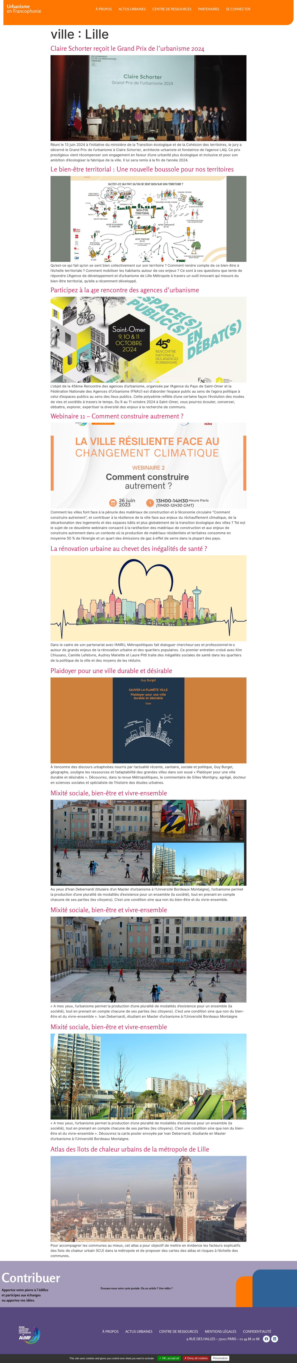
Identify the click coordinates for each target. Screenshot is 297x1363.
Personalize (220, 1358)
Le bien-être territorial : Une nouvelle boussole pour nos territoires (142, 169)
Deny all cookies (197, 1358)
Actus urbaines (132, 9)
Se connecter (238, 9)
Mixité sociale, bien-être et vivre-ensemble (109, 793)
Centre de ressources (171, 9)
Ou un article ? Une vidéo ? (157, 1288)
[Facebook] (266, 1339)
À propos (104, 9)
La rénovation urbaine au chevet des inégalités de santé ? (129, 548)
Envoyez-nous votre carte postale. (120, 1288)
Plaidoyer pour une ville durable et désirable (111, 671)
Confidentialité (257, 1331)
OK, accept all (170, 1358)
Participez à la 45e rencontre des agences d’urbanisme (125, 290)
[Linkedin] (274, 1339)
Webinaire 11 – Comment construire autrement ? (117, 416)
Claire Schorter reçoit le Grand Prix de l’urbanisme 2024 (127, 48)
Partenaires (208, 9)
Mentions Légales (220, 1331)
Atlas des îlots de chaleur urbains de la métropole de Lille (130, 1149)
